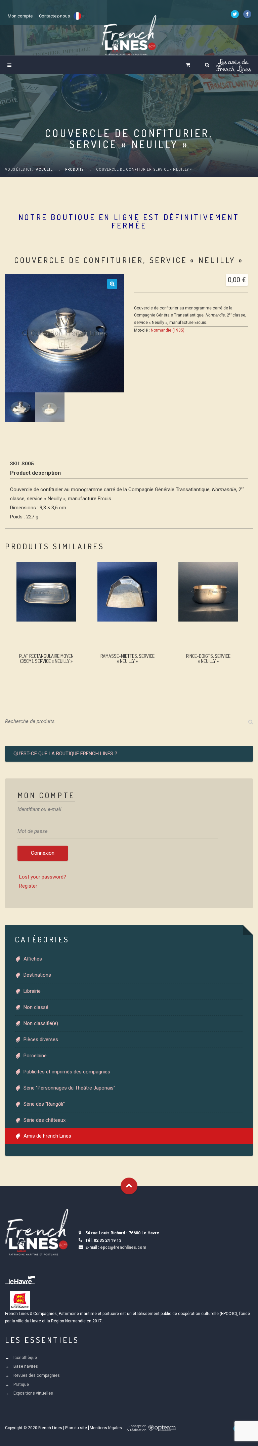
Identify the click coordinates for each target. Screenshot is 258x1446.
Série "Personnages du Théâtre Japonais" (69, 1088)
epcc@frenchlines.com (123, 1247)
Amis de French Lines (47, 1136)
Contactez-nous (54, 15)
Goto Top (129, 1186)
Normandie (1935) (167, 330)
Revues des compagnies (36, 1375)
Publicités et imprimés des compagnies (67, 1072)
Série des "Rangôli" (44, 1104)
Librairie (32, 991)
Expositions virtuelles (33, 1393)
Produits (74, 169)
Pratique (21, 1384)
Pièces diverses (41, 1039)
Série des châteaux (45, 1120)
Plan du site (76, 1428)
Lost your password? (42, 877)
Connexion (42, 853)
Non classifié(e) (41, 1023)
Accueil (44, 169)
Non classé (36, 1007)
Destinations (37, 975)
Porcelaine (35, 1056)
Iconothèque (25, 1357)
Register (28, 886)
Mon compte (20, 15)
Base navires (25, 1366)
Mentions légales (106, 1428)
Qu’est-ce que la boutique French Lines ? (65, 754)
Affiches (33, 959)
